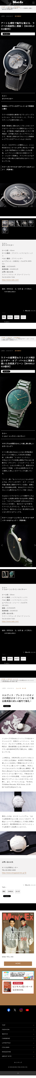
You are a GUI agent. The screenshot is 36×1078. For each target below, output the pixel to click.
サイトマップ (18, 1062)
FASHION (6, 1029)
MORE (18, 963)
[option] (18, 196)
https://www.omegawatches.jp (13, 873)
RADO (17, 317)
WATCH (10, 7)
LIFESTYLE (6, 1043)
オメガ (16, 679)
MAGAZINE (6, 1052)
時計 (4, 317)
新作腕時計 (17, 7)
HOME (3, 7)
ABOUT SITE (7, 1056)
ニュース (18, 688)
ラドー (23, 317)
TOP (3, 1025)
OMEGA (10, 891)
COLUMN (5, 1047)
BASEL (10, 317)
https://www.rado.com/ (10, 280)
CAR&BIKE (6, 1038)
